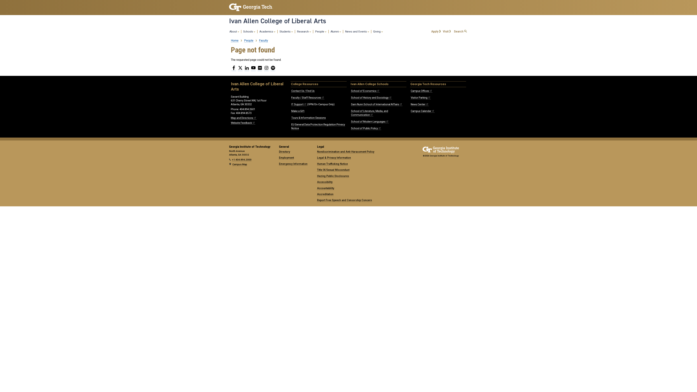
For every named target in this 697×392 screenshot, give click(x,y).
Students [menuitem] (285, 31)
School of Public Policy (364, 128)
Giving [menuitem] (377, 31)
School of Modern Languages (368, 121)
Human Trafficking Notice (332, 163)
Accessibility (325, 182)
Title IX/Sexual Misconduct (333, 169)
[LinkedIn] (247, 69)
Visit (446, 31)
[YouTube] (253, 69)
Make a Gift (297, 111)
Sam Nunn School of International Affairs (375, 104)
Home (235, 40)
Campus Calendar (421, 111)
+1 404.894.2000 (241, 159)
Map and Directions (242, 118)
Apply (435, 31)
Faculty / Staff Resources (306, 97)
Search (459, 31)
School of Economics (363, 90)
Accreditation (325, 194)
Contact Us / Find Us (303, 90)
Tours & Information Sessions (308, 117)
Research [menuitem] (303, 31)
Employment (286, 157)
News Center (418, 104)
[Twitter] (240, 69)
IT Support (297, 104)
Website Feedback (241, 122)
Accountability (325, 188)
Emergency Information (293, 163)
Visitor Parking (419, 97)
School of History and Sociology (370, 97)
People (248, 40)
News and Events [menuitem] (356, 31)
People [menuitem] (320, 31)
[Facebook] (234, 69)
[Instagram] (266, 69)
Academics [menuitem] (266, 31)
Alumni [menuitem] (335, 31)
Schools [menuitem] (248, 31)
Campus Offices (420, 90)
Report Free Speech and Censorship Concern (344, 200)
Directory (284, 151)
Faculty (263, 40)
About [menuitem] (233, 31)
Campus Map (239, 164)
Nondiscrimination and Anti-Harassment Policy (345, 151)
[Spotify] (273, 69)
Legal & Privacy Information (334, 157)
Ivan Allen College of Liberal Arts (277, 20)
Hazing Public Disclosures (333, 176)
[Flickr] (260, 69)
